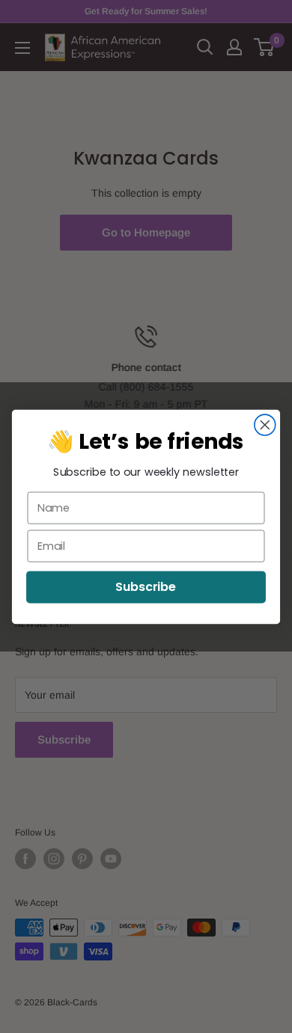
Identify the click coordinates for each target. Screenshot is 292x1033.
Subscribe (145, 586)
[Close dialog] (265, 424)
